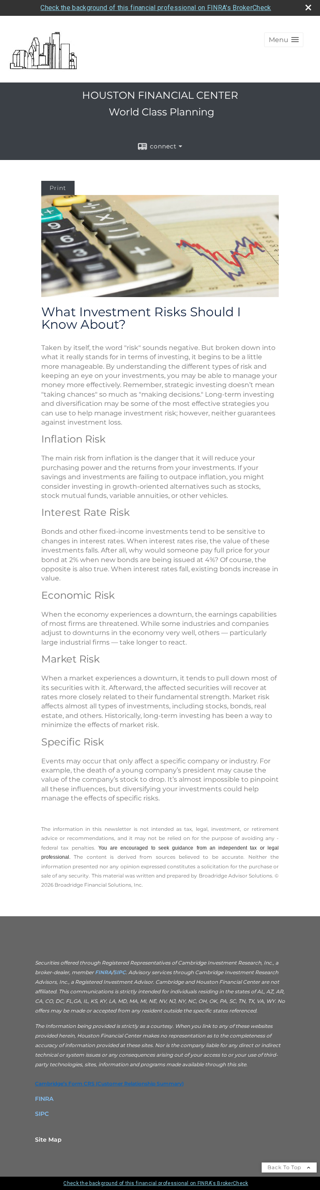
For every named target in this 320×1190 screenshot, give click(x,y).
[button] (283, 39)
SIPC (119, 972)
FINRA (103, 972)
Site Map (48, 1139)
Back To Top (285, 1167)
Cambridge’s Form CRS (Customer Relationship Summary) (109, 1083)
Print (58, 188)
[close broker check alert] (308, 7)
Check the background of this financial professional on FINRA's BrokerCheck (155, 8)
